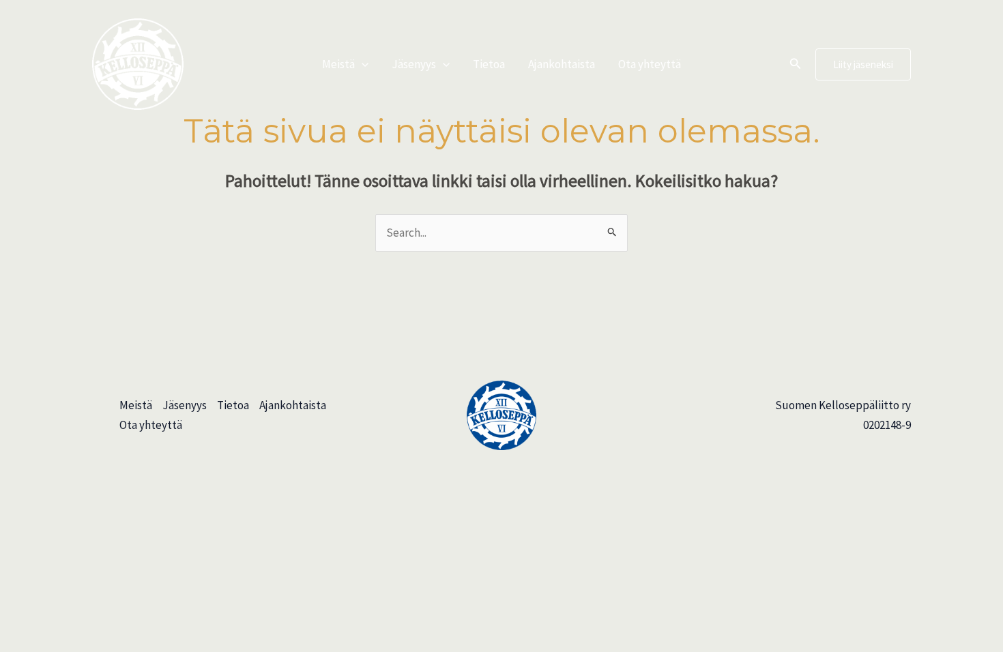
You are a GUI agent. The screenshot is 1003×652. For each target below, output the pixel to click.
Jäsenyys (414, 64)
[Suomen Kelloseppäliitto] (138, 62)
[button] (361, 64)
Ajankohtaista (561, 64)
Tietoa (489, 64)
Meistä (338, 64)
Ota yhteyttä (649, 64)
